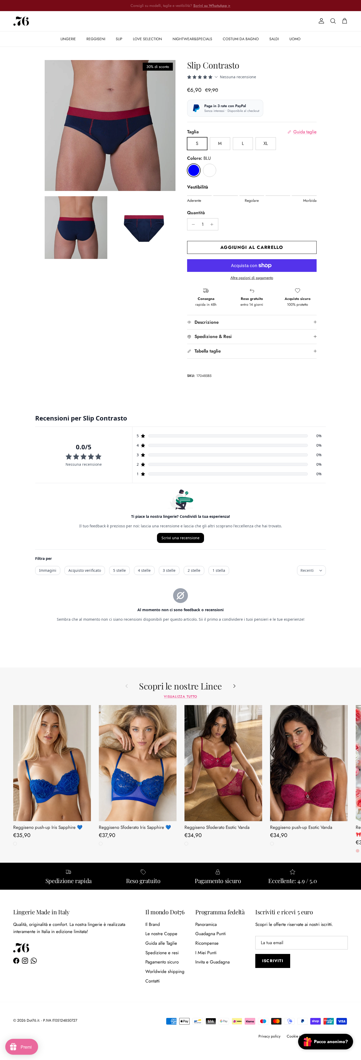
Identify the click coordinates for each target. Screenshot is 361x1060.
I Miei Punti (205, 952)
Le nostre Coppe (161, 933)
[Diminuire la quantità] (192, 224)
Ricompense (207, 943)
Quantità (196, 213)
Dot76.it (33, 1020)
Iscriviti (272, 961)
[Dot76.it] (21, 21)
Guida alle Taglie (161, 943)
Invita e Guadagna (212, 962)
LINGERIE (68, 39)
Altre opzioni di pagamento (251, 278)
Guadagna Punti (210, 933)
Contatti (152, 981)
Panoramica (206, 924)
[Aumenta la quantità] (213, 224)
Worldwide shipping (164, 971)
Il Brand (152, 924)
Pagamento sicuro (162, 962)
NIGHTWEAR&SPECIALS (192, 39)
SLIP (119, 39)
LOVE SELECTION (147, 39)
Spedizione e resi (162, 952)
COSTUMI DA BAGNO (241, 39)
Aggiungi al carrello (251, 247)
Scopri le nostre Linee (180, 686)
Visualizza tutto (180, 696)
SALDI (274, 39)
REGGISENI (95, 39)
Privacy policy (269, 1036)
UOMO (294, 39)
